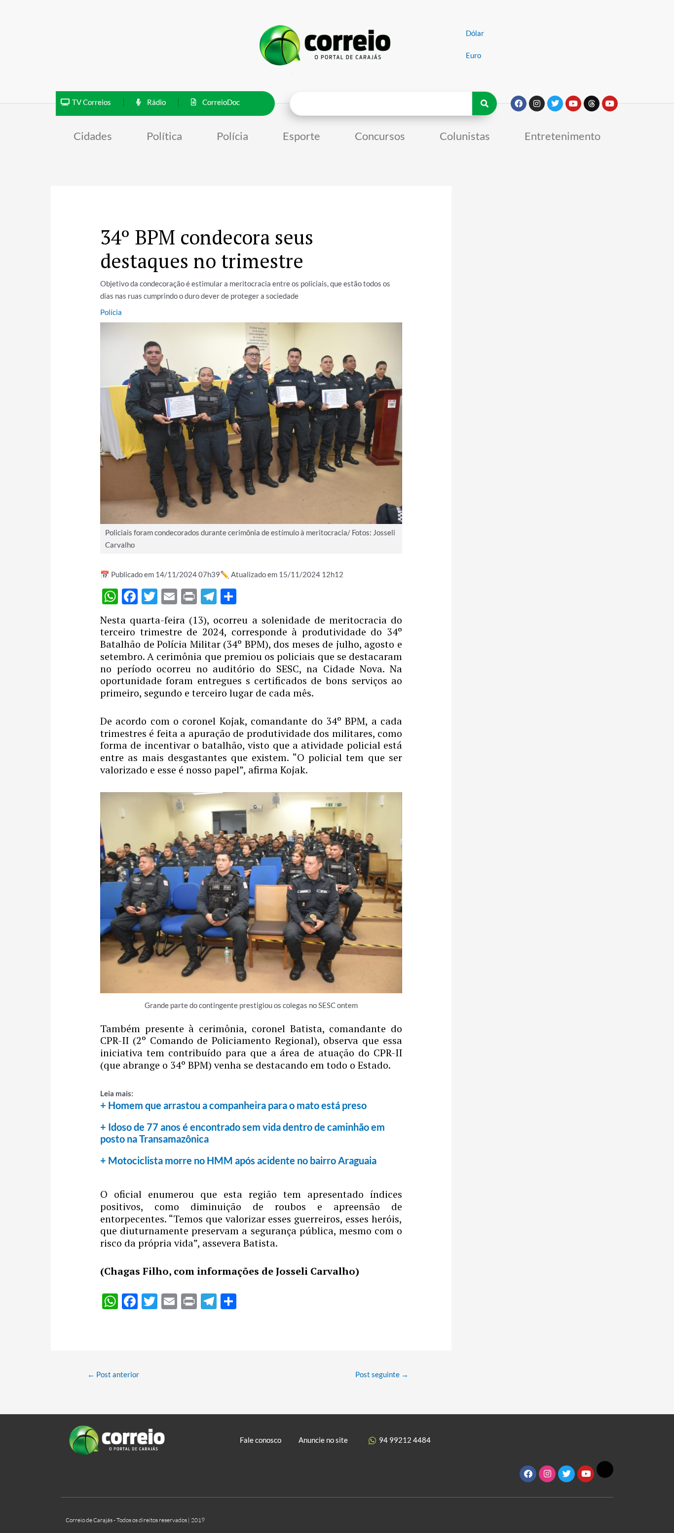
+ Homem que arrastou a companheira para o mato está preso (233, 1105)
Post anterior (113, 1374)
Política (164, 135)
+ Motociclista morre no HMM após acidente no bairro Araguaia (238, 1160)
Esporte (301, 135)
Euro (473, 55)
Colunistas (465, 135)
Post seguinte (382, 1374)
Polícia (232, 135)
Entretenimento (562, 135)
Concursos (380, 135)
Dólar (475, 33)
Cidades (93, 135)
